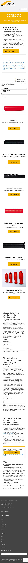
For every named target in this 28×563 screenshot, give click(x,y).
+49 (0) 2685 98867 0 (9, 507)
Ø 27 (7, 66)
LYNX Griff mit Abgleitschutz (14, 257)
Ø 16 (10, 64)
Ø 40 (21, 68)
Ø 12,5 (10, 62)
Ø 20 (4, 65)
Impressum (3, 524)
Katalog (2, 519)
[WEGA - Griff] (14, 108)
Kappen (2, 539)
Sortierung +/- (5, 88)
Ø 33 (23, 66)
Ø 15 (4, 64)
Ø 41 (23, 68)
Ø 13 (13, 62)
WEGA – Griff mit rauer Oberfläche (14, 154)
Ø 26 (4, 66)
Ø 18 (16, 64)
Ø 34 (4, 68)
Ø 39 (18, 68)
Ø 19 (19, 64)
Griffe (2, 536)
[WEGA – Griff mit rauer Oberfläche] (14, 142)
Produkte (12, 18)
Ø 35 (7, 68)
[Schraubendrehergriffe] (14, 278)
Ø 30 (15, 66)
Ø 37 (12, 68)
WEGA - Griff (14, 120)
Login (2, 529)
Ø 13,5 (16, 62)
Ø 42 (4, 69)
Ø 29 (12, 66)
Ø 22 (13, 65)
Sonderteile (3, 547)
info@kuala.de (7, 511)
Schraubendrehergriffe (14, 290)
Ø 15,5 (7, 64)
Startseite (7, 18)
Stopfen (2, 541)
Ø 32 (21, 66)
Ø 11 (4, 62)
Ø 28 (10, 66)
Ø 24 (19, 65)
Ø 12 (7, 62)
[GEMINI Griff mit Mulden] (14, 176)
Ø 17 (13, 64)
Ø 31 (18, 66)
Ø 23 (16, 65)
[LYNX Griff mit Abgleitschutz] (14, 245)
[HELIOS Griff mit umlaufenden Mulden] (14, 211)
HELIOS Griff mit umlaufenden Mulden (14, 224)
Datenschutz (3, 527)
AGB (2, 521)
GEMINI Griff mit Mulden (14, 188)
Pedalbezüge (3, 544)
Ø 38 (15, 68)
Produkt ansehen (14, 128)
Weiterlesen (5, 49)
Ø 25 (21, 65)
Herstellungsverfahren (8, 433)
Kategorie (4, 91)
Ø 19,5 (21, 64)
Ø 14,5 (22, 62)
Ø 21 (7, 65)
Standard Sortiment (18, 18)
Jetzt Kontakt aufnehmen (11, 51)
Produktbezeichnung (6, 90)
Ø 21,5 (10, 65)
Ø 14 (19, 62)
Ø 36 (10, 68)
